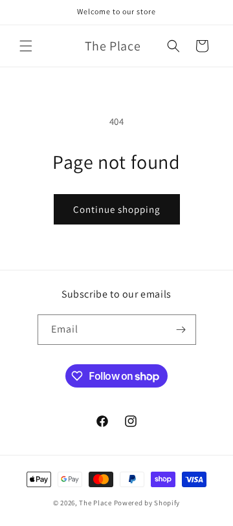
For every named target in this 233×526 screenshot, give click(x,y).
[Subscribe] (181, 329)
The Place (95, 502)
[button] (26, 46)
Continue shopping (117, 209)
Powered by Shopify (147, 502)
